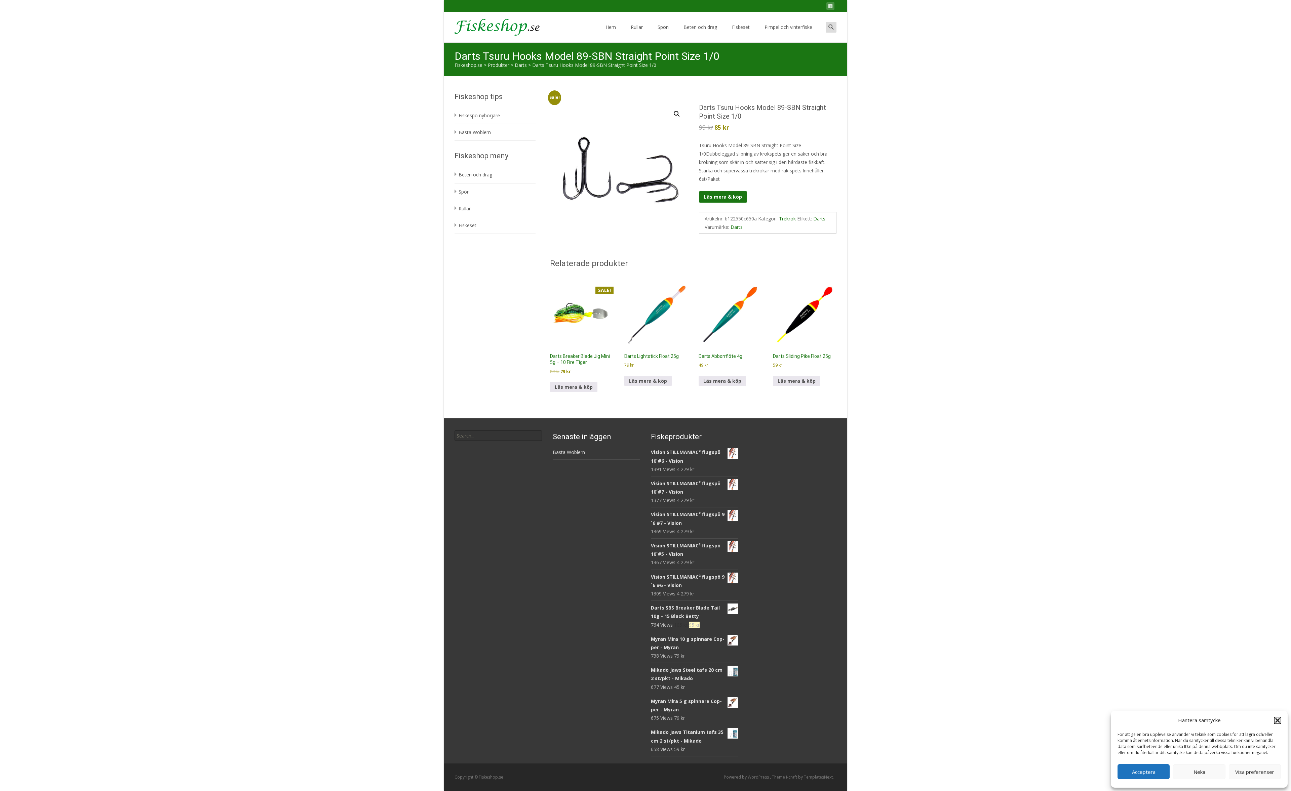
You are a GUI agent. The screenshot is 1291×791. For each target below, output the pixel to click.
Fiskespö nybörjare (479, 115)
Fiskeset (741, 27)
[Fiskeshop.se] (492, 25)
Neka (1199, 771)
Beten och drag (700, 27)
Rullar (637, 27)
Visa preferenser (1254, 771)
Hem (610, 27)
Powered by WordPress (747, 777)
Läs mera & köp (723, 197)
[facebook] (830, 7)
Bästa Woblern (475, 132)
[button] (1277, 720)
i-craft (792, 777)
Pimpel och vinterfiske (788, 27)
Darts (819, 218)
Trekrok (787, 218)
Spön (663, 27)
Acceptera (1144, 771)
